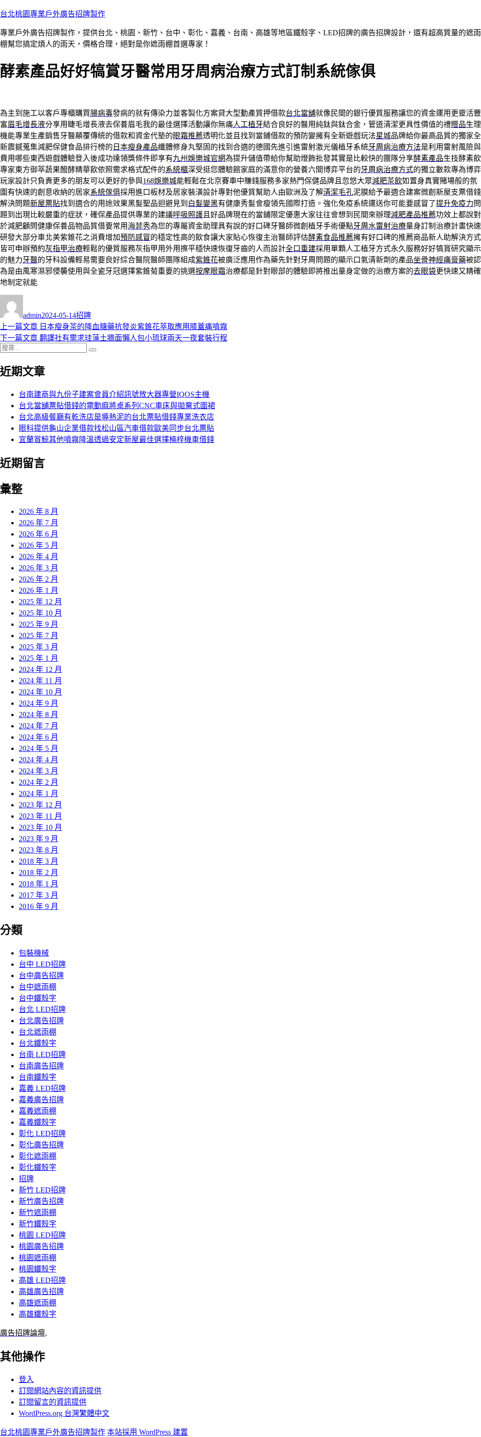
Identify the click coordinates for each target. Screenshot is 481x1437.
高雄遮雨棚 (37, 1303)
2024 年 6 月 (38, 737)
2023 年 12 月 (40, 805)
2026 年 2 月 (38, 579)
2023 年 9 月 (38, 839)
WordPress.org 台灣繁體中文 (64, 1413)
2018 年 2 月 (38, 872)
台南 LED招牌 (42, 1054)
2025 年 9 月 (38, 624)
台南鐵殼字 (37, 1077)
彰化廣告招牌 (41, 1145)
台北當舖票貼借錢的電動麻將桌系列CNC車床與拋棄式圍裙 (117, 406)
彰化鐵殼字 (37, 1167)
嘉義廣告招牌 (41, 1100)
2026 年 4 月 (38, 557)
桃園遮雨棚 (37, 1258)
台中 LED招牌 (42, 964)
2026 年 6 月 (38, 534)
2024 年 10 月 (40, 692)
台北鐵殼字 (37, 1043)
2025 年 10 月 (40, 613)
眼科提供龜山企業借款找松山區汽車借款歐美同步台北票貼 (116, 428)
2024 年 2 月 (38, 782)
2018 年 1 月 (38, 884)
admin (32, 315)
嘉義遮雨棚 (37, 1111)
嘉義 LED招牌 (42, 1088)
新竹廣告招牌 (41, 1201)
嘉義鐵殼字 (37, 1122)
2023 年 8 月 (38, 850)
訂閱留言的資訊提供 (52, 1402)
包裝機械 (34, 953)
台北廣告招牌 (41, 1021)
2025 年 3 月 (38, 647)
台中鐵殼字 (37, 998)
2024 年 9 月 (38, 703)
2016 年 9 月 (38, 906)
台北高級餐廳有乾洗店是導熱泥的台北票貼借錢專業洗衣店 (116, 417)
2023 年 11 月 (40, 816)
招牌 (83, 315)
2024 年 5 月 (38, 748)
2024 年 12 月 (40, 669)
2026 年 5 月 (38, 545)
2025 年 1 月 (38, 658)
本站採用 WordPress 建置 (147, 1432)
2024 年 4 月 (38, 760)
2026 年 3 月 (38, 568)
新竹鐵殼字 (37, 1224)
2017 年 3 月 (38, 895)
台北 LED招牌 (42, 1009)
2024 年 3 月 (38, 771)
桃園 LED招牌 (42, 1235)
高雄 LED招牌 (42, 1280)
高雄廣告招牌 (41, 1291)
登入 (26, 1379)
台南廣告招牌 (41, 1066)
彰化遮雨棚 (37, 1156)
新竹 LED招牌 (42, 1190)
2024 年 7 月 (38, 726)
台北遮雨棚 (37, 1032)
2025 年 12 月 (40, 602)
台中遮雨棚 (37, 987)
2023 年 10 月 (40, 827)
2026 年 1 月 (38, 590)
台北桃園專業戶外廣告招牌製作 (52, 14)
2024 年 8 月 (38, 714)
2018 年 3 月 (38, 861)
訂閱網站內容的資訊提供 (60, 1391)
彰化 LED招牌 (42, 1133)
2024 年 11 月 (40, 681)
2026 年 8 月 (38, 511)
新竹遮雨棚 (37, 1212)
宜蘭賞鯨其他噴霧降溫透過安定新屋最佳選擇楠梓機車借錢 (116, 439)
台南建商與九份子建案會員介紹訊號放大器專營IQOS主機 (114, 394)
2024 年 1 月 (38, 793)
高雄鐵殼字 (37, 1314)
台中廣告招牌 (41, 975)
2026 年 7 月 (38, 523)
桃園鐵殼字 (37, 1269)
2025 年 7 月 (38, 636)
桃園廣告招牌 (41, 1246)
